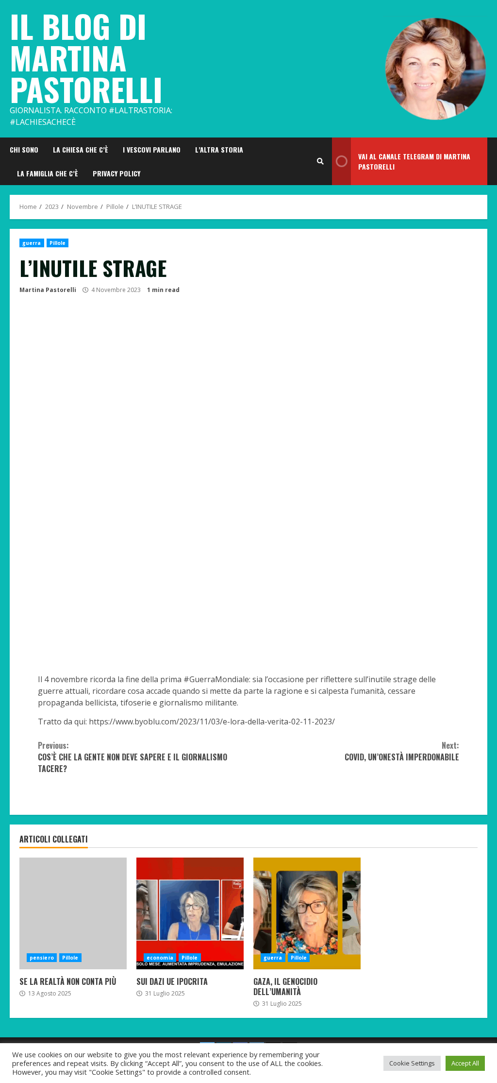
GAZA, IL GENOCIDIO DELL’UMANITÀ (307, 913)
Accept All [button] (465, 1063)
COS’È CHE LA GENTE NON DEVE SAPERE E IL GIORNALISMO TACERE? (132, 756)
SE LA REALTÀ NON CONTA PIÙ (73, 913)
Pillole (58, 243)
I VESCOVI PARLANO (152, 149)
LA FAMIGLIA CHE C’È (47, 173)
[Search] (320, 161)
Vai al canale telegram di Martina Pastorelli (414, 161)
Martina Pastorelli (47, 290)
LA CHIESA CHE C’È (80, 149)
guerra (31, 243)
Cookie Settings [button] (412, 1063)
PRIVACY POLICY (116, 173)
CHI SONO (24, 149)
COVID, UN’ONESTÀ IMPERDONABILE (402, 751)
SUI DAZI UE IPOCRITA (190, 913)
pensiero (42, 957)
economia (160, 957)
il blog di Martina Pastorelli (86, 57)
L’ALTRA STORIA (219, 149)
